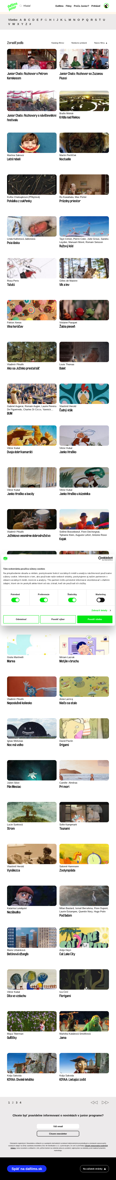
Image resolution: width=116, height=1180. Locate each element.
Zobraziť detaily (99, 610)
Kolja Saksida (14, 1075)
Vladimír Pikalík (15, 364)
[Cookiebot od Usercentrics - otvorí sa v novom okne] (100, 558)
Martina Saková (15, 155)
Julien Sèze (13, 782)
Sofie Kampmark (68, 824)
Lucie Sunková (15, 824)
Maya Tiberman (15, 1033)
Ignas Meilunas (15, 741)
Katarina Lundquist (17, 908)
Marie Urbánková (16, 950)
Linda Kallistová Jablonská (21, 239)
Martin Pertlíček (67, 155)
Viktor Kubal (13, 448)
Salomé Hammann (69, 866)
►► (105, 1102)
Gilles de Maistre (68, 280)
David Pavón (66, 741)
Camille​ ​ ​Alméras (68, 782)
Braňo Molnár (66, 113)
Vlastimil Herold (67, 406)
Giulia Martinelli (15, 657)
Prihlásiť (96, 6)
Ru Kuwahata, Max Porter (73, 197)
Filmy (69, 6)
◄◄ (94, 1102)
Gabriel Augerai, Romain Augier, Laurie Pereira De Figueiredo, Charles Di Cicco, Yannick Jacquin (31, 408)
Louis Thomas (66, 364)
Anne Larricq (66, 699)
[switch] (44, 600)
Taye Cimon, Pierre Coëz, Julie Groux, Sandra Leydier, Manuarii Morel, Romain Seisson (83, 241)
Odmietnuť (21, 619)
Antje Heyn (65, 950)
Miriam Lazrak (67, 657)
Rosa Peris (13, 280)
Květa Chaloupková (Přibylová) (23, 197)
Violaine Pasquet (68, 322)
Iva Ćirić (63, 992)
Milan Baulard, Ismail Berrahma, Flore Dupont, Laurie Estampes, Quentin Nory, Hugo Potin (83, 910)
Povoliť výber (58, 619)
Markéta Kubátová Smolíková (75, 1033)
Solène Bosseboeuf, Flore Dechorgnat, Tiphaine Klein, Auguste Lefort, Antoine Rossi (83, 533)
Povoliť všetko (95, 619)
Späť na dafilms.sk (27, 1169)
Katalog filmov (57, 43)
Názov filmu (99, 43)
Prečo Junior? (81, 6)
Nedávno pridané (79, 43)
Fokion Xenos (14, 322)
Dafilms (59, 6)
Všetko (12, 19)
